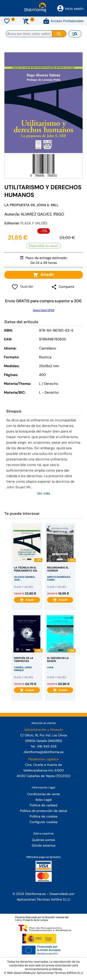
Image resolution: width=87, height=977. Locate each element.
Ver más (43, 493)
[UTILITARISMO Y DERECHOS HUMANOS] (43, 102)
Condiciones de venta (43, 794)
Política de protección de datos (43, 811)
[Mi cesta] (26, 21)
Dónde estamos (43, 845)
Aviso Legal (43, 800)
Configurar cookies (43, 822)
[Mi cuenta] (46, 21)
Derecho (52, 392)
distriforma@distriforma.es (44, 752)
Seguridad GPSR (43, 310)
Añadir (46, 274)
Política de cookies (44, 816)
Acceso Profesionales (67, 21)
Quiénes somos (43, 840)
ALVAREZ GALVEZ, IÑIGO (42, 214)
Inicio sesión (74, 9)
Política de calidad (43, 805)
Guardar (25, 286)
